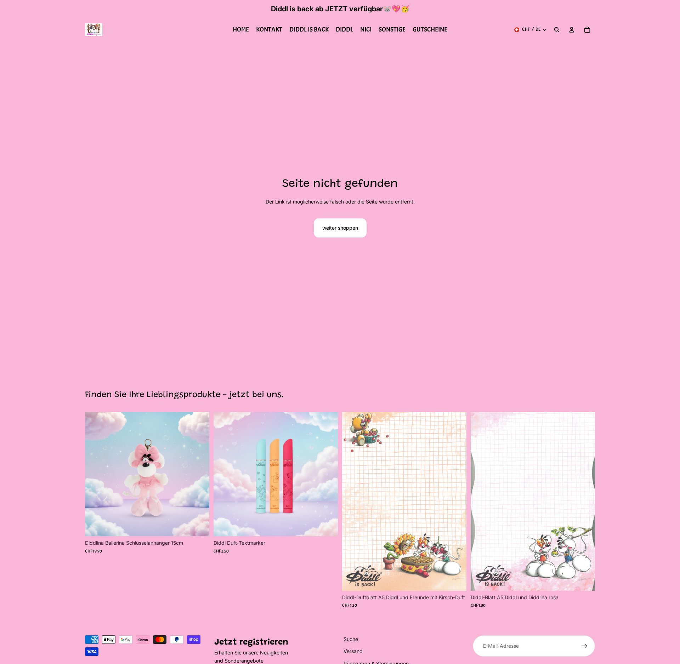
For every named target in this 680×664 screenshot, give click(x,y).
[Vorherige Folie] (224, 474)
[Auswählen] (327, 525)
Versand (353, 651)
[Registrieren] (584, 646)
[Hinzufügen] (198, 525)
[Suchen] (557, 30)
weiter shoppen (340, 228)
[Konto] (571, 30)
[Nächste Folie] (327, 474)
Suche (351, 639)
